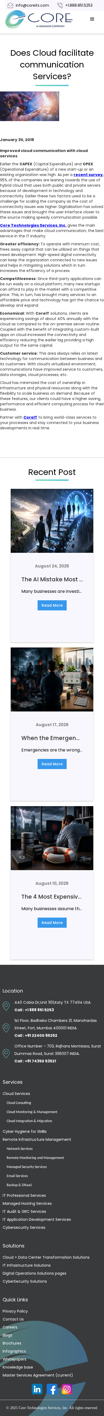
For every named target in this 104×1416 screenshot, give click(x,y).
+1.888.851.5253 (79, 5)
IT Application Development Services (37, 1219)
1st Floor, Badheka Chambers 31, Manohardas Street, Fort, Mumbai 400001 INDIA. (55, 1028)
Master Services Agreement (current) (38, 1375)
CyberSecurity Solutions (25, 1281)
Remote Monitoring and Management (35, 1158)
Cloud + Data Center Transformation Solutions (46, 1257)
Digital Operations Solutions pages (34, 1273)
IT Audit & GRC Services (24, 1211)
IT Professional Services (24, 1195)
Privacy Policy (15, 1311)
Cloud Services (16, 1093)
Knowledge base (18, 1367)
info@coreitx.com (32, 5)
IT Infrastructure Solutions (27, 1265)
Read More (52, 605)
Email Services (17, 1176)
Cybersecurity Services (24, 1227)
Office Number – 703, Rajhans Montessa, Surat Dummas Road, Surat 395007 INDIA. (57, 1053)
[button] (92, 19)
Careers (10, 1327)
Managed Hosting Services (27, 1203)
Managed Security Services (27, 1167)
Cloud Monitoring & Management (32, 1112)
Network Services (20, 1149)
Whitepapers (14, 1359)
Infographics (14, 1351)
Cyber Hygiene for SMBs (25, 1131)
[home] (45, 19)
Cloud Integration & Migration (29, 1121)
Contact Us (13, 1319)
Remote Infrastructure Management (37, 1139)
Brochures (12, 1343)
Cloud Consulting (19, 1103)
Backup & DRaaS (19, 1185)
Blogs (7, 1335)
